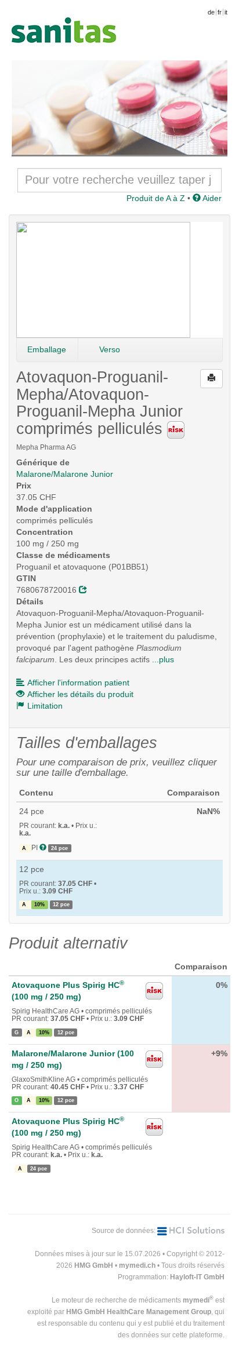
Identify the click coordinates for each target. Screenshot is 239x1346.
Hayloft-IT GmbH (197, 1277)
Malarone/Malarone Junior (64, 474)
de (211, 12)
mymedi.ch (137, 1265)
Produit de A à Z (155, 198)
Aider (211, 198)
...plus (163, 659)
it (225, 12)
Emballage (46, 349)
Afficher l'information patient (78, 682)
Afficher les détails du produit (80, 694)
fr (220, 12)
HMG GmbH (93, 1265)
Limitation (45, 705)
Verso (109, 349)
